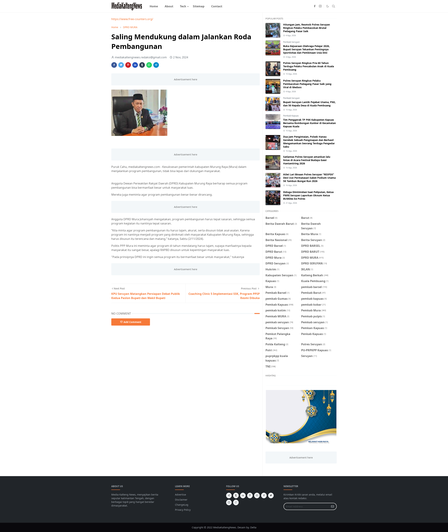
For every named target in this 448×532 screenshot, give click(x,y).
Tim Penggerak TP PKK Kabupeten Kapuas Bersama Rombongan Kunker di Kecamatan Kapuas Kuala (309, 123)
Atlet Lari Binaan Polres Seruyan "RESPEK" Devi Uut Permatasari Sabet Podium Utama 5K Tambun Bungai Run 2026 (309, 178)
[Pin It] (128, 65)
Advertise (180, 494)
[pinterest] (250, 495)
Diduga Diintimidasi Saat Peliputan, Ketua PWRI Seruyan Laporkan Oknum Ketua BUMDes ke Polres (308, 195)
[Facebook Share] (114, 65)
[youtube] (257, 495)
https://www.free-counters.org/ (132, 19)
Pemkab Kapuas (291, 115)
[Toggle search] (333, 6)
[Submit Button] (332, 506)
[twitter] (271, 495)
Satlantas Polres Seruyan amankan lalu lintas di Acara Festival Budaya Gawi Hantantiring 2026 (306, 160)
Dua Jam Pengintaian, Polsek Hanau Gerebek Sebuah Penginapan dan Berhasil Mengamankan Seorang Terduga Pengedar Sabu (309, 141)
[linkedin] (243, 495)
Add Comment (132, 322)
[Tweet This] (121, 65)
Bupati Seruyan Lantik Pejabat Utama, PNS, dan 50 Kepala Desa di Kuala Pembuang (309, 103)
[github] (236, 502)
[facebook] (314, 6)
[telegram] (229, 495)
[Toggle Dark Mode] (327, 6)
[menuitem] (153, 6)
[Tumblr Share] (142, 65)
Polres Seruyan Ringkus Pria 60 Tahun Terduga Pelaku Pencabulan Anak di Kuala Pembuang (308, 66)
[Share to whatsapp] (149, 65)
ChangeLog (181, 504)
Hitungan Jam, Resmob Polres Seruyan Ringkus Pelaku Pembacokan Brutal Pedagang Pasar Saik (306, 28)
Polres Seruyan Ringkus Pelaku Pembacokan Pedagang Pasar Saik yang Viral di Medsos (307, 84)
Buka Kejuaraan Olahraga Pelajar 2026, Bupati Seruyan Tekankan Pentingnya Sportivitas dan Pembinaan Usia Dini (306, 49)
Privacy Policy (183, 509)
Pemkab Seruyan (291, 42)
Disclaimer (181, 499)
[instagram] (320, 6)
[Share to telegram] (156, 65)
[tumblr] (236, 495)
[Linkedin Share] (135, 65)
